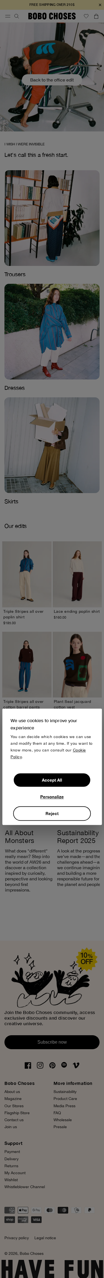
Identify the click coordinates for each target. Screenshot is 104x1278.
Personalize (52, 796)
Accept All (52, 780)
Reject (52, 813)
